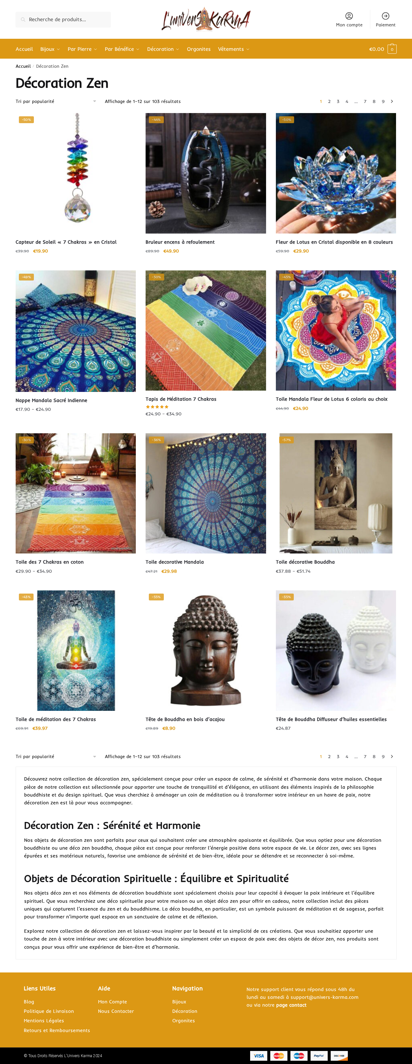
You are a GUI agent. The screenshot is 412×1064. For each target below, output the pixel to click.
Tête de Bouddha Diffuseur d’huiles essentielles (331, 719)
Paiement (386, 25)
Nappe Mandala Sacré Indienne (51, 400)
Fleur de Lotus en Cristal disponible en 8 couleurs (334, 242)
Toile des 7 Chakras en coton (50, 562)
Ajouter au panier (75, 264)
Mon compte (349, 25)
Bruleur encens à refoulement (180, 242)
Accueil (23, 66)
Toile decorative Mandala (175, 562)
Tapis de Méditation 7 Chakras (181, 399)
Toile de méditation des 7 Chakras (56, 719)
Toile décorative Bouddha (305, 562)
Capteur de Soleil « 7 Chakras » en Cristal (66, 242)
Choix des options (336, 264)
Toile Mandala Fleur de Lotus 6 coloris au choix (332, 399)
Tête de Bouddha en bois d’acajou (185, 719)
